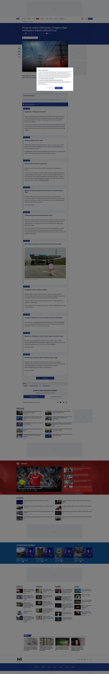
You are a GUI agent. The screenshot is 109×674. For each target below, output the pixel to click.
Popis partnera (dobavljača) (42, 84)
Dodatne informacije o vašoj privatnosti (48, 78)
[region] (54, 79)
